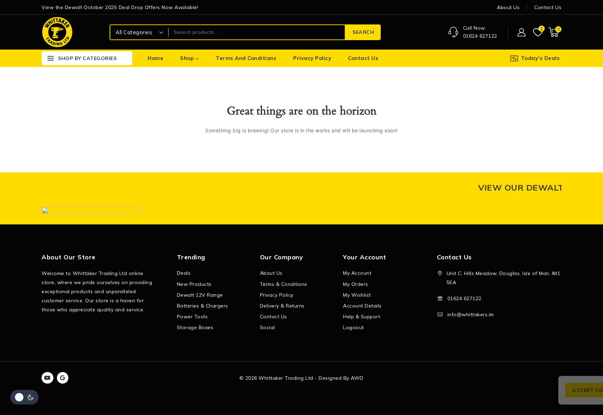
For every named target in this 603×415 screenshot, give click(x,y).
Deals (184, 273)
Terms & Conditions (283, 284)
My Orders (355, 284)
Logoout (353, 327)
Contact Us (547, 7)
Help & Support (361, 316)
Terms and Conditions (246, 58)
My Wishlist (357, 295)
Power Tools (192, 316)
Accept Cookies (509, 390)
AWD (357, 378)
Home (155, 58)
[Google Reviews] (63, 378)
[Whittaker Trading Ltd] (57, 31)
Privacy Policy (312, 58)
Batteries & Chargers (202, 306)
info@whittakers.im (470, 314)
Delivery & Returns (282, 306)
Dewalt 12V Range (200, 295)
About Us (508, 7)
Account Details (362, 306)
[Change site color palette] (24, 397)
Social (267, 327)
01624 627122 (464, 298)
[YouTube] (47, 378)
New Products (194, 284)
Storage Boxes (195, 327)
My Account (357, 273)
